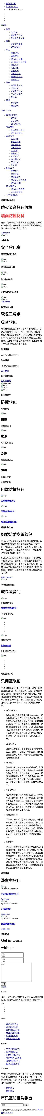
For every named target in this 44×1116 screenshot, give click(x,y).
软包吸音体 (16, 183)
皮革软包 (15, 103)
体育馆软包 (16, 148)
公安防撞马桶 (12, 1052)
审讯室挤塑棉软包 (9, 608)
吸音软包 (15, 121)
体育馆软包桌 (12, 195)
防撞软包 (15, 53)
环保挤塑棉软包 (8, 511)
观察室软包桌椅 (13, 1039)
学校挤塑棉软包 (13, 1049)
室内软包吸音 (16, 94)
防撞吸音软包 (12, 115)
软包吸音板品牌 (17, 189)
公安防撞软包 (12, 1024)
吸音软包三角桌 (13, 1030)
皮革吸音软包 (16, 91)
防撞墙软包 (16, 177)
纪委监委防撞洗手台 (10, 894)
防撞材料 (15, 174)
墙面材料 (15, 56)
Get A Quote (6, 110)
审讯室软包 (16, 74)
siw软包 (14, 32)
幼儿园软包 (16, 124)
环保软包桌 (6, 909)
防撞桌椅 (15, 71)
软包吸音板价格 (17, 38)
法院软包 (15, 88)
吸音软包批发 (16, 44)
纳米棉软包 (11, 186)
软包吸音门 (16, 47)
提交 (3, 984)
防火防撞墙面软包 (9, 522)
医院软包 (15, 139)
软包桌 (14, 97)
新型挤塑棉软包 (13, 1033)
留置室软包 (16, 142)
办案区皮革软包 (13, 1055)
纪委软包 (10, 1088)
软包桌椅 (15, 65)
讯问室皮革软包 (13, 1061)
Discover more (6, 577)
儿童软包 (15, 68)
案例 (8, 100)
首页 (8, 29)
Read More (5, 899)
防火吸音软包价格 (18, 62)
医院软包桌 (6, 381)
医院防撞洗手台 (13, 1064)
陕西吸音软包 (16, 85)
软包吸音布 (11, 4)
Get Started (5, 233)
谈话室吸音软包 (17, 130)
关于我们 (5, 371)
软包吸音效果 (16, 59)
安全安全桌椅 (12, 1027)
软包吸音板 (6, 646)
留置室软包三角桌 (14, 1058)
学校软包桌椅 (12, 1036)
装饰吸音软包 (12, 7)
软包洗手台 (16, 145)
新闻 (8, 82)
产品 (8, 50)
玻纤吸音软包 (16, 35)
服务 (8, 41)
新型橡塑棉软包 (8, 501)
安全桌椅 (10, 136)
